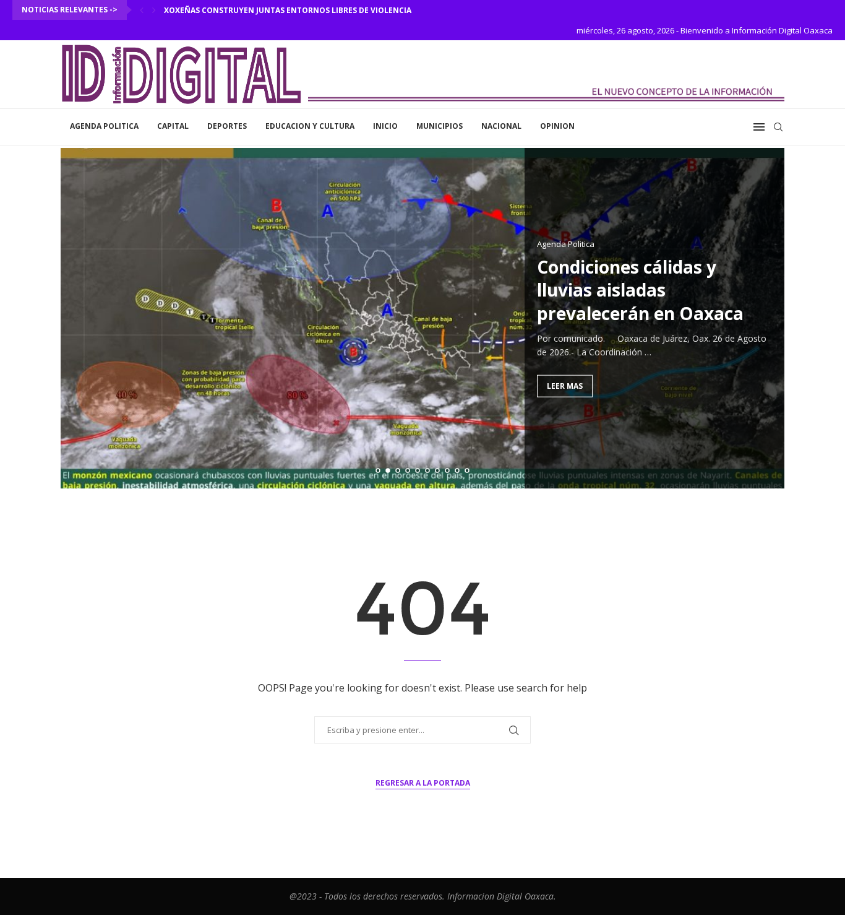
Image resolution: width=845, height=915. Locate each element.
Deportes (227, 126)
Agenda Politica (104, 126)
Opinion (557, 126)
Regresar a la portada (422, 783)
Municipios (439, 126)
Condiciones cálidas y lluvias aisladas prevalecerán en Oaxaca (640, 289)
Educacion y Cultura (309, 126)
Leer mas (565, 385)
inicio (385, 126)
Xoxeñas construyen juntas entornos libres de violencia (287, 10)
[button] (142, 10)
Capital (173, 126)
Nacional (501, 126)
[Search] (778, 127)
